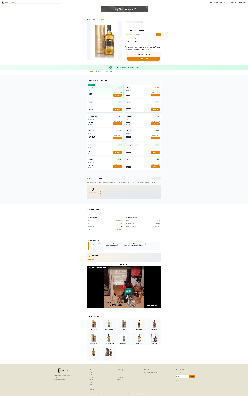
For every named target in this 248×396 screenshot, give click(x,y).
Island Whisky (104, 19)
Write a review (157, 178)
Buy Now (117, 95)
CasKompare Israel (148, 375)
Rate (159, 34)
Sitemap (119, 379)
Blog (236, 2)
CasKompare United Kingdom (151, 372)
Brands (226, 2)
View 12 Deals (144, 58)
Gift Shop (91, 386)
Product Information (109, 71)
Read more (147, 49)
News (240, 2)
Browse (216, 2)
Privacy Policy (120, 377)
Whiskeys (89, 19)
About (244, 2)
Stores (220, 2)
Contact (118, 375)
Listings (91, 71)
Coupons (231, 2)
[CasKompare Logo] (61, 374)
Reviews (99, 71)
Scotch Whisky (96, 19)
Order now (90, 259)
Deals (210, 2)
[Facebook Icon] (177, 380)
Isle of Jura (119, 223)
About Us (119, 372)
